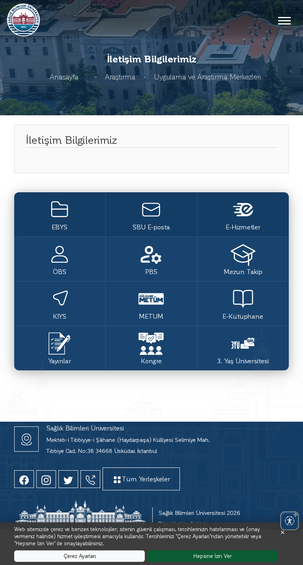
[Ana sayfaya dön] (23, 19)
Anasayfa (64, 76)
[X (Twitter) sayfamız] (68, 479)
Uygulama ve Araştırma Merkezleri (207, 76)
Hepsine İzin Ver (212, 556)
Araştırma (120, 76)
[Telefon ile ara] (90, 479)
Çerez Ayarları (80, 556)
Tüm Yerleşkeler (146, 478)
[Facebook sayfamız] (24, 479)
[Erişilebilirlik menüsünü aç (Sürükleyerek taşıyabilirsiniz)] (289, 520)
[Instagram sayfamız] (46, 479)
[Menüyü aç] (284, 20)
